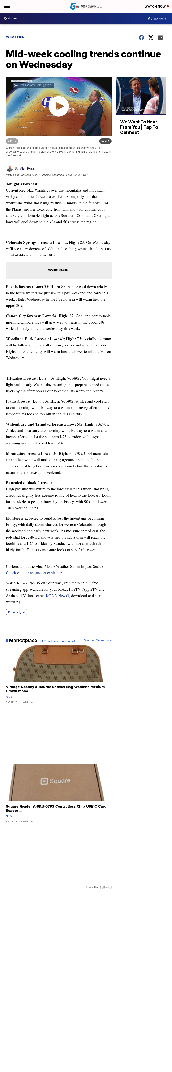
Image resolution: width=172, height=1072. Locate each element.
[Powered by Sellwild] (105, 887)
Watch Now (156, 6)
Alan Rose (27, 168)
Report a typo (16, 612)
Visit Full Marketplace (98, 640)
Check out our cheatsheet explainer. (34, 572)
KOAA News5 (57, 595)
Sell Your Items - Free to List (57, 641)
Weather (15, 37)
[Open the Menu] (7, 6)
